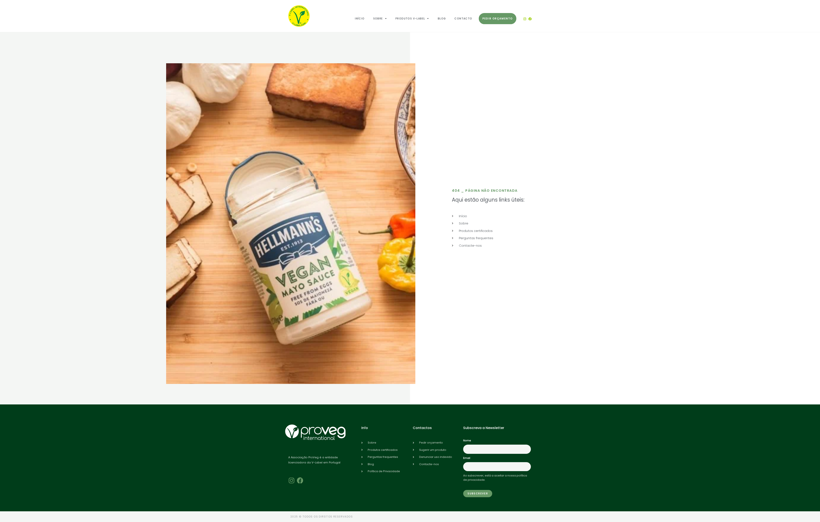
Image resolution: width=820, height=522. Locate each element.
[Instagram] (524, 19)
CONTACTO (463, 18)
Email (466, 458)
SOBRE (378, 18)
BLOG (442, 18)
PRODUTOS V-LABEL (410, 18)
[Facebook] (530, 19)
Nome (467, 440)
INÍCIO (360, 18)
